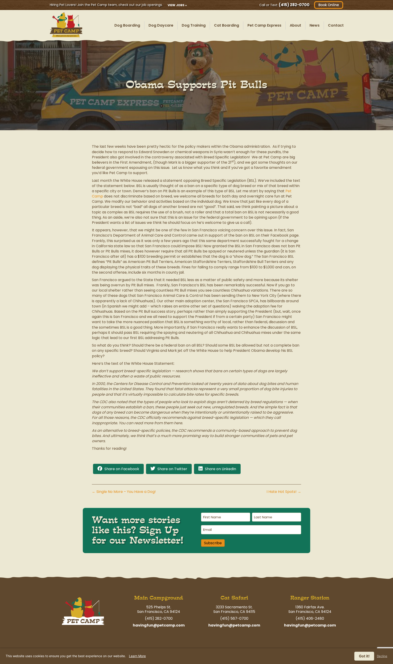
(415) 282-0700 (294, 4)
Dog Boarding (127, 25)
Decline (382, 656)
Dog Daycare (161, 25)
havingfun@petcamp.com (159, 625)
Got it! (364, 656)
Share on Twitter (172, 469)
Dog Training (194, 25)
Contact (336, 25)
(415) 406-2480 (310, 618)
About (295, 25)
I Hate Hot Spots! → (284, 491)
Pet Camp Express (264, 25)
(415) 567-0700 (234, 618)
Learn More (137, 656)
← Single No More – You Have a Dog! (124, 491)
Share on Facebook (121, 469)
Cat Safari (234, 598)
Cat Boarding (226, 25)
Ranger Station (309, 598)
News (315, 25)
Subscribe (213, 543)
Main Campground (158, 598)
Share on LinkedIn (220, 469)
